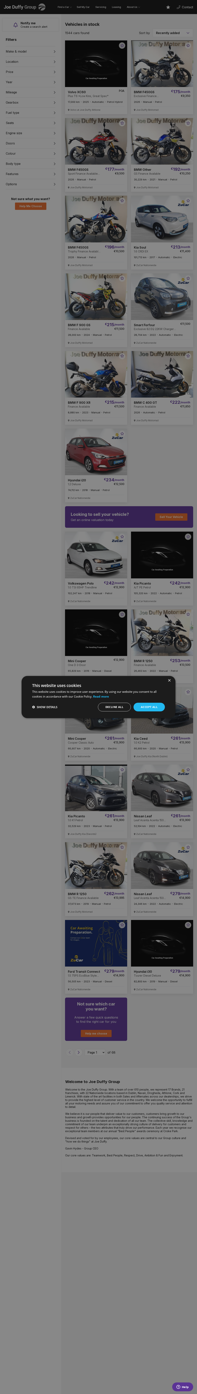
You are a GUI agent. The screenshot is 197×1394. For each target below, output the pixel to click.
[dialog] (98, 697)
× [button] (169, 680)
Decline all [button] (114, 707)
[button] (44, 707)
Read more (101, 696)
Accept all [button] (149, 707)
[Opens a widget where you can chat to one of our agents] (182, 1387)
